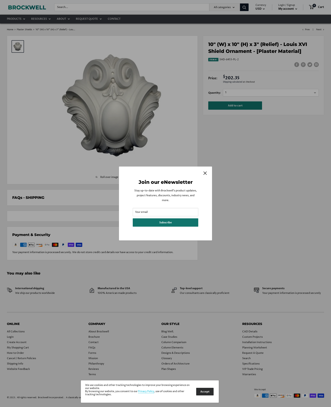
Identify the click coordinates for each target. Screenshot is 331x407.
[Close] (205, 173)
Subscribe (165, 222)
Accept (204, 391)
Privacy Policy (146, 391)
